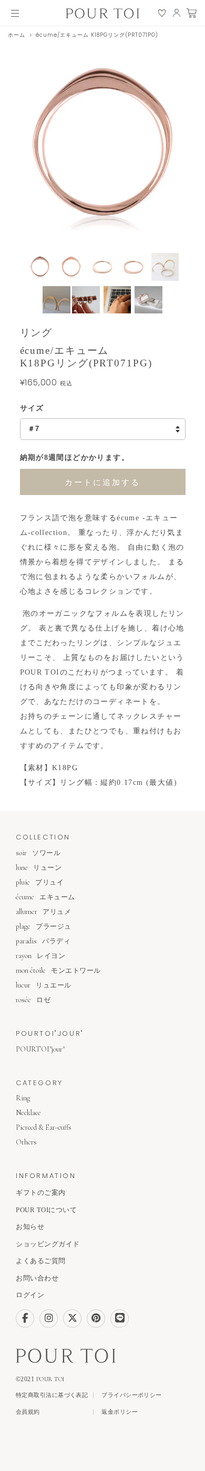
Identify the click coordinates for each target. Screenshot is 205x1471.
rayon (40, 955)
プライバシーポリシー (131, 1395)
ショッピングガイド (48, 1244)
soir (38, 852)
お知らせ (30, 1227)
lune (39, 867)
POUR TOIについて (46, 1210)
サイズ (32, 408)
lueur (43, 985)
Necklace (28, 1112)
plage (43, 926)
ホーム (16, 35)
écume (45, 896)
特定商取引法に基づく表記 (52, 1395)
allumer (43, 911)
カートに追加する (102, 482)
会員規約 (28, 1412)
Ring (23, 1098)
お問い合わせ (37, 1278)
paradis (43, 941)
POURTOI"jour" (40, 1049)
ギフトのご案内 (41, 1192)
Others (26, 1142)
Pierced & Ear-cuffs (43, 1127)
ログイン (30, 1295)
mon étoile (58, 970)
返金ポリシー (119, 1412)
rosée (33, 999)
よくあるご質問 (41, 1261)
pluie (40, 882)
